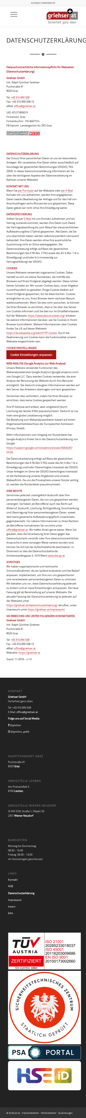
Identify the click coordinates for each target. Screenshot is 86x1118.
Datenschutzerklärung (21, 893)
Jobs (10, 913)
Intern (11, 906)
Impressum (15, 900)
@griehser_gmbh (19, 731)
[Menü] (11, 14)
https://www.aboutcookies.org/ (46, 315)
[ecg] (23, 133)
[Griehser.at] (62, 15)
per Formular (26, 190)
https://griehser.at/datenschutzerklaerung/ (32, 605)
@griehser (15, 725)
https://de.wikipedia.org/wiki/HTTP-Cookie (31, 333)
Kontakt (13, 879)
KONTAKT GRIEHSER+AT (43, 2)
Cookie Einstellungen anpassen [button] (31, 355)
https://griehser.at (29, 652)
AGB (10, 886)
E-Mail (27, 218)
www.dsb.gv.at (56, 555)
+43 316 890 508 (20, 97)
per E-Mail (67, 190)
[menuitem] (11, 14)
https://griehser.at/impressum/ (46, 609)
